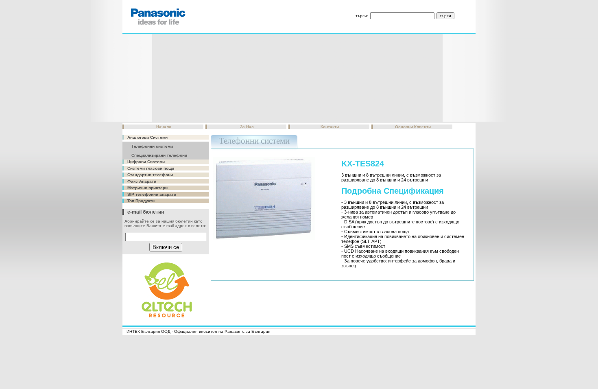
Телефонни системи (152, 146)
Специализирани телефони (159, 155)
